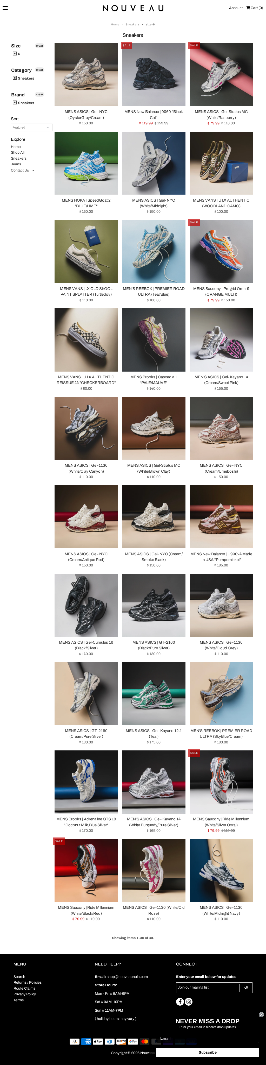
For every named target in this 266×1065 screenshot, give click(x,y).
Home (115, 24)
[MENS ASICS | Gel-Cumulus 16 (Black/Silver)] (86, 605)
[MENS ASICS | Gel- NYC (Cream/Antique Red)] (86, 517)
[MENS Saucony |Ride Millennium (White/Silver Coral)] (221, 782)
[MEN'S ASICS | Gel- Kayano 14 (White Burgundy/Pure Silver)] (153, 782)
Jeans (16, 164)
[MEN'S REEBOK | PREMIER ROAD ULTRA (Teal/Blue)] (153, 251)
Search (19, 977)
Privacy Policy (25, 994)
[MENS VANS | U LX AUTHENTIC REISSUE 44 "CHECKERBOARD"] (86, 340)
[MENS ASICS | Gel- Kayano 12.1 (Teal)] (153, 693)
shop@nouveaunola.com (127, 977)
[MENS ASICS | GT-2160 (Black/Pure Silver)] (153, 605)
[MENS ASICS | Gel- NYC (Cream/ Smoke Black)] (153, 517)
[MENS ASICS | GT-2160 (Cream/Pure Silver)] (86, 693)
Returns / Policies (28, 982)
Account (236, 8)
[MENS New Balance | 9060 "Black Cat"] (153, 74)
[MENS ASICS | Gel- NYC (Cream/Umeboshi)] (221, 428)
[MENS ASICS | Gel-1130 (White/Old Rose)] (153, 870)
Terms (19, 1000)
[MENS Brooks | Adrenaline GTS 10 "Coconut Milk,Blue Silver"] (86, 782)
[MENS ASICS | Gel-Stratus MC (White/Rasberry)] (221, 74)
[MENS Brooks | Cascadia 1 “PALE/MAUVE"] (153, 340)
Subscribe (208, 1052)
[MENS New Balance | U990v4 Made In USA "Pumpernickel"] (221, 517)
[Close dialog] (261, 1014)
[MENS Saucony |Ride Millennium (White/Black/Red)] (86, 870)
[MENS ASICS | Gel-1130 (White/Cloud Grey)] (221, 605)
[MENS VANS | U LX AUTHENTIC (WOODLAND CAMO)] (221, 163)
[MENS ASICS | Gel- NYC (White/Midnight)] (153, 163)
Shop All (17, 152)
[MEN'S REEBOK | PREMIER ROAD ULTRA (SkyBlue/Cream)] (221, 693)
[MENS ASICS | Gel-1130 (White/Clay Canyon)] (86, 428)
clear (39, 45)
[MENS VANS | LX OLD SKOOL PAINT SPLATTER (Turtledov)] (86, 251)
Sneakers (132, 24)
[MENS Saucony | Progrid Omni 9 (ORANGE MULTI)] (221, 251)
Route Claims (24, 988)
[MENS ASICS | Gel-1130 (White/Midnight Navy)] (221, 870)
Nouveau (147, 1053)
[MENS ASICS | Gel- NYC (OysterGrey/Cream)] (86, 74)
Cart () (256, 8)
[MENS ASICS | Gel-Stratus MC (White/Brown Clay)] (153, 428)
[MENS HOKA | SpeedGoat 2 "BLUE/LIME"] (86, 163)
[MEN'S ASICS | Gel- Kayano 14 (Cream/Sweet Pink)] (221, 340)
